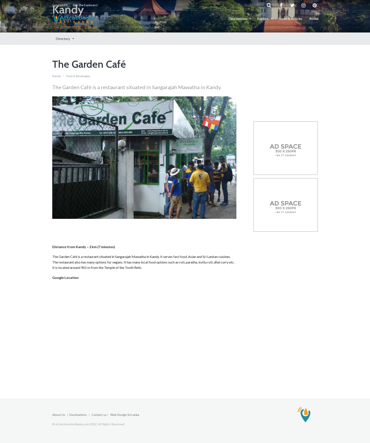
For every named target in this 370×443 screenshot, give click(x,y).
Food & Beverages (78, 76)
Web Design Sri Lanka (124, 415)
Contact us (99, 415)
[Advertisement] (130, 233)
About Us (58, 415)
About (314, 18)
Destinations (238, 18)
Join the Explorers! (85, 5)
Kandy (56, 76)
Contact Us (60, 5)
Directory (63, 39)
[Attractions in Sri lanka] (72, 18)
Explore (263, 18)
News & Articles (290, 18)
